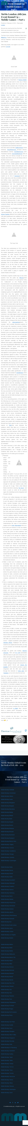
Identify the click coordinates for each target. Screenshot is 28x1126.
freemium (16, 176)
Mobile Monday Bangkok (7, 806)
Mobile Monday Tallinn (7, 1060)
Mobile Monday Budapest (7, 838)
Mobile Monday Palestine (7, 996)
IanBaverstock (19, 147)
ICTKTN (8, 46)
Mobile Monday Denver (7, 870)
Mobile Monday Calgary (7, 844)
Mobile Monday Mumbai (7, 973)
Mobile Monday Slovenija (7, 1041)
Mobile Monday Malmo (7, 944)
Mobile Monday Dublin (7, 876)
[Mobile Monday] (4, 3)
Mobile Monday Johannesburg (9, 915)
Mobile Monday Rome (6, 1015)
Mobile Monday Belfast (7, 815)
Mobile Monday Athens (7, 796)
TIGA (10, 425)
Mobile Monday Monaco (7, 967)
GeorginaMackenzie (17, 153)
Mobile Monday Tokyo (7, 1070)
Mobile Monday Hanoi (6, 896)
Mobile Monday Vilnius (7, 1083)
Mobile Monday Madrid (7, 938)
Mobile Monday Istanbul (7, 909)
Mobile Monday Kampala (7, 918)
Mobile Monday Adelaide (7, 789)
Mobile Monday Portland (7, 1005)
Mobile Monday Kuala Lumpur (9, 925)
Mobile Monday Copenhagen (8, 860)
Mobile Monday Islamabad (8, 905)
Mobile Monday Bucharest (8, 835)
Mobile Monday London (7, 931)
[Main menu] (25, 3)
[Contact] (10, 1102)
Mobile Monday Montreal (7, 970)
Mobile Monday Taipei (7, 1057)
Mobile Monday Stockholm (8, 1050)
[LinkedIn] (15, 1102)
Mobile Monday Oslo (6, 989)
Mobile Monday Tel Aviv (7, 1067)
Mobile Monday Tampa (7, 1063)
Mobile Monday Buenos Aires (8, 841)
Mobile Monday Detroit (7, 873)
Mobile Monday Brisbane (7, 828)
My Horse (21, 488)
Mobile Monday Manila (7, 951)
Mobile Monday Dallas (7, 867)
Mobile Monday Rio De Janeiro (9, 1012)
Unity (13, 525)
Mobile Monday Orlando (7, 986)
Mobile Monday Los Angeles (8, 934)
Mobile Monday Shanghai (7, 1031)
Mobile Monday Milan (6, 963)
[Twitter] (18, 1102)
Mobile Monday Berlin (6, 818)
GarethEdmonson (18, 151)
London (3, 25)
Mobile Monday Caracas (7, 847)
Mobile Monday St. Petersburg (9, 1047)
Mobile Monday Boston (7, 825)
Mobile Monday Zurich (7, 1092)
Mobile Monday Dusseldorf (8, 880)
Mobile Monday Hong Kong (8, 902)
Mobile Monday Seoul (6, 1028)
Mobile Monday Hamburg (7, 893)
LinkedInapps (19, 372)
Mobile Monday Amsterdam (8, 793)
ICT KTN (17, 652)
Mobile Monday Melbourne (8, 954)
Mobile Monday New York (7, 983)
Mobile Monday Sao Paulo (8, 1021)
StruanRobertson (12, 149)
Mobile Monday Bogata (7, 822)
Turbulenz (5, 673)
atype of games (5, 214)
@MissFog (3, 37)
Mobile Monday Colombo (7, 857)
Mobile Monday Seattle (7, 1025)
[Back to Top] (22, 1120)
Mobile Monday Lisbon (7, 928)
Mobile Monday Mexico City (8, 957)
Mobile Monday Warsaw (7, 1086)
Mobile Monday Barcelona (8, 809)
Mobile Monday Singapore (8, 1038)
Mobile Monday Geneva (7, 889)
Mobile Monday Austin (7, 799)
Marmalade (18, 525)
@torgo (21, 277)
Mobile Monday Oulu (6, 992)
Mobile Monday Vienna (7, 1079)
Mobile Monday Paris (6, 999)
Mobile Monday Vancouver (8, 1076)
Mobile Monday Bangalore (8, 802)
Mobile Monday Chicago (7, 854)
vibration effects (7, 642)
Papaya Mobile (22, 80)
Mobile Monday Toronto (7, 1073)
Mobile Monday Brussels (7, 831)
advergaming (15, 322)
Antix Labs (21, 671)
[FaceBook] (13, 1102)
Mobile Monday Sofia (6, 1044)
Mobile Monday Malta (6, 947)
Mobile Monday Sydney (7, 1054)
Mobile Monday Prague (7, 1009)
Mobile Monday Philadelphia (8, 1002)
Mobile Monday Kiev (6, 922)
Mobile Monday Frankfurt (7, 886)
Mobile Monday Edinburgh (8, 883)
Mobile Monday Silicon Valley (8, 1034)
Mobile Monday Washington (8, 1089)
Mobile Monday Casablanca (8, 851)
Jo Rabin (15, 708)
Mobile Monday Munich (7, 976)
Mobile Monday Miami (7, 960)
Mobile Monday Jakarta (7, 912)
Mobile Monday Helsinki (7, 899)
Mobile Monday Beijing (7, 812)
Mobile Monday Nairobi (7, 980)
